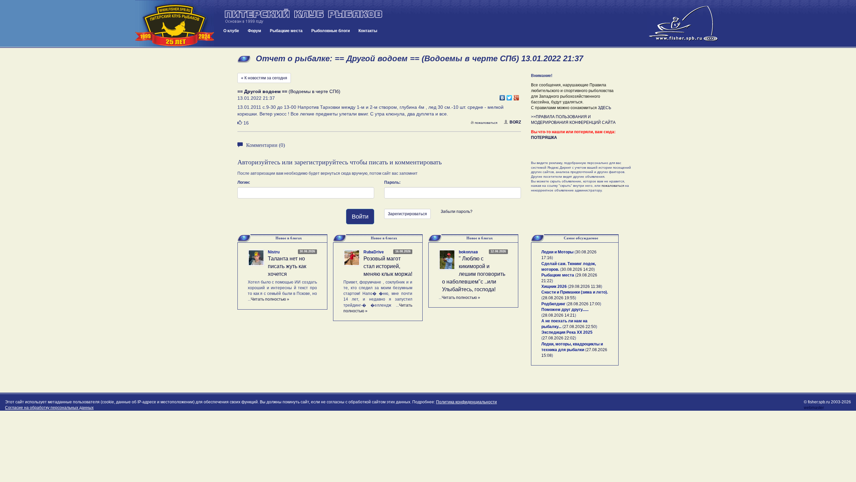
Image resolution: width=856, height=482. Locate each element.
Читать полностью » (270, 299)
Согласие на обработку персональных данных (49, 407)
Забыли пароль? (456, 211)
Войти (360, 216)
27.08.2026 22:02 (559, 338)
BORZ (515, 122)
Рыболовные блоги (330, 30)
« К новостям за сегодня (264, 78)
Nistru (274, 252)
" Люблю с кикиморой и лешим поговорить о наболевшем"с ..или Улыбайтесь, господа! (473, 274)
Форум (254, 30)
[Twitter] (509, 96)
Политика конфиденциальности (466, 402)
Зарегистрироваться (407, 214)
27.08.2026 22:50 (580, 326)
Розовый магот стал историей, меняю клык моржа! (387, 266)
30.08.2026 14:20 (577, 269)
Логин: (243, 182)
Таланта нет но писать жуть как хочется (287, 266)
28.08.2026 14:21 (559, 315)
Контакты (367, 30)
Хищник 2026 (554, 286)
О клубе (231, 30)
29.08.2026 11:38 (585, 286)
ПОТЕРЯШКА (544, 137)
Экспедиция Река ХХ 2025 (567, 332)
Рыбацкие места (286, 30)
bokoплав (468, 252)
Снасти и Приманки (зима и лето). (574, 292)
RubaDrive (373, 252)
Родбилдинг (553, 304)
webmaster (814, 407)
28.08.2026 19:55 (559, 298)
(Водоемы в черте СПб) (288, 91)
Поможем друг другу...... (564, 309)
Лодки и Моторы (557, 252)
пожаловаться (486, 123)
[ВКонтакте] (502, 96)
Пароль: (392, 182)
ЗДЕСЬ (604, 107)
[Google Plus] (516, 96)
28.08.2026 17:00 (584, 304)
